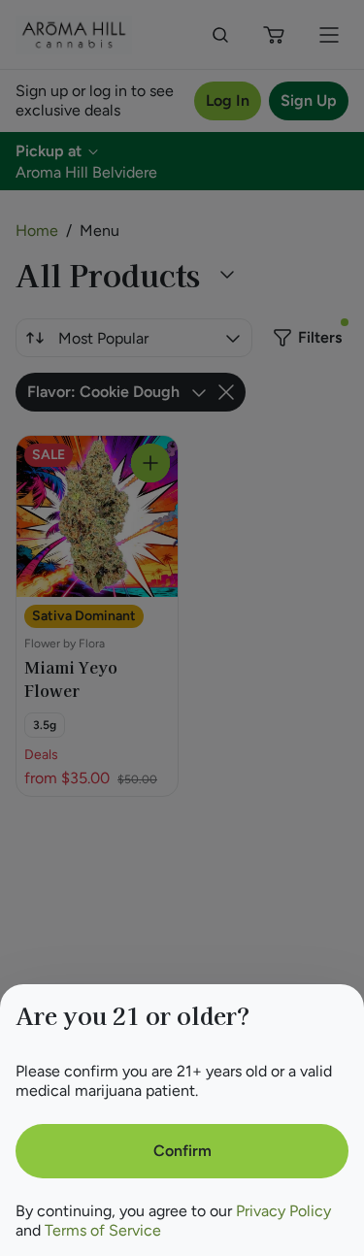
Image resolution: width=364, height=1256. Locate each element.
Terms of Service (103, 1230)
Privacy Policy (283, 1211)
